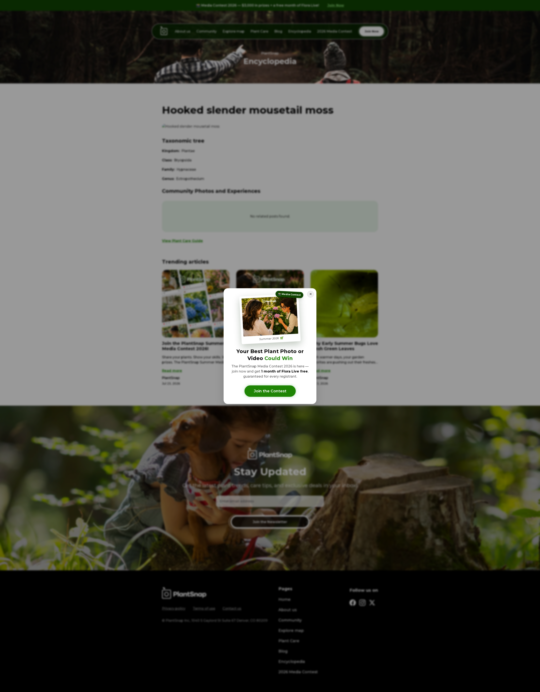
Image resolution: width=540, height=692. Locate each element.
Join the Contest (270, 391)
